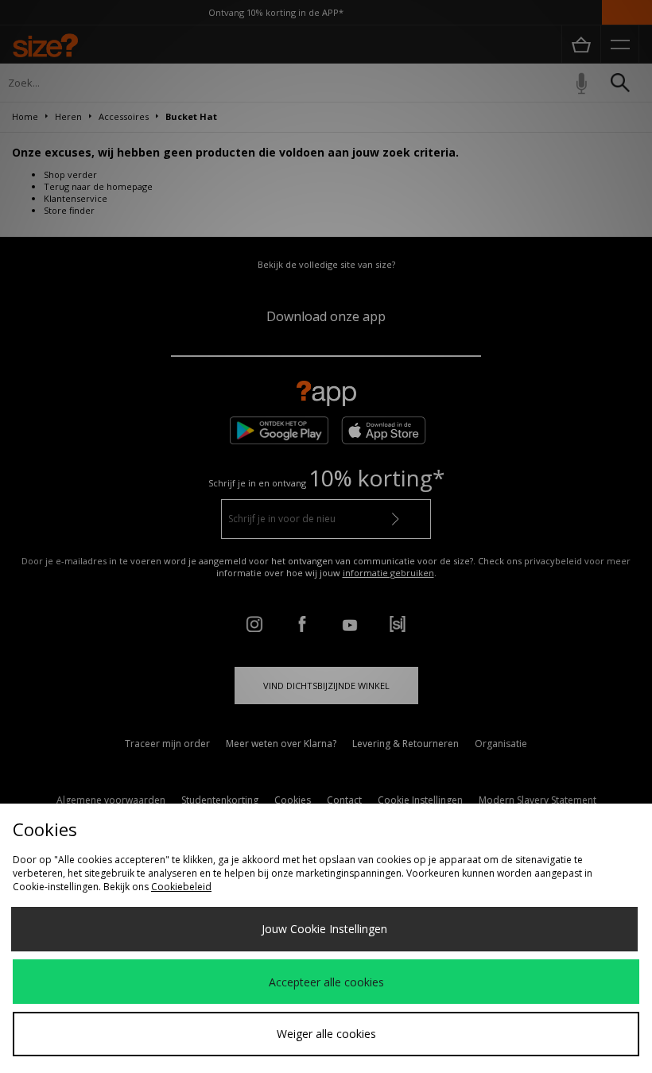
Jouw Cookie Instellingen (324, 928)
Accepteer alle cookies (326, 982)
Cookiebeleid (181, 886)
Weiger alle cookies (326, 1033)
